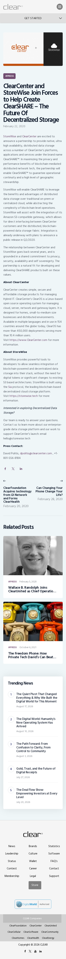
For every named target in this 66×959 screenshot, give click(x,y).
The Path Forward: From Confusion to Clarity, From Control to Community (33, 747)
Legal (33, 876)
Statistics (54, 846)
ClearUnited (51, 926)
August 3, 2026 (24, 756)
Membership (11, 876)
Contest (12, 868)
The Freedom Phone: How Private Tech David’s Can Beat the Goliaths (30, 655)
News (11, 846)
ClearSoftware (30, 932)
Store (35, 885)
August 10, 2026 (24, 731)
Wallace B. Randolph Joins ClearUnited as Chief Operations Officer (32, 589)
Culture (33, 853)
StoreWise (9, 136)
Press (10, 76)
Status (12, 861)
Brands (33, 846)
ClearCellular (14, 932)
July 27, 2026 (23, 777)
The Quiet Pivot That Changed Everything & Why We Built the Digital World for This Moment (36, 697)
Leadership (11, 853)
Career (33, 868)
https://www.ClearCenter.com (28, 340)
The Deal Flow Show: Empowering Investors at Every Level (36, 793)
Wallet (33, 861)
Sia (10, 387)
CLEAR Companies (32, 918)
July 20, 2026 (23, 802)
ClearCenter (29, 136)
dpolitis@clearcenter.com (36, 453)
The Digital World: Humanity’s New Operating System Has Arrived (35, 722)
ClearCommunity (49, 932)
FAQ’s (54, 861)
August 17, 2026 (24, 706)
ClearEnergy (48, 938)
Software (54, 853)
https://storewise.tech (24, 396)
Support (54, 876)
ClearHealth (33, 938)
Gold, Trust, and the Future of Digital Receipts (35, 770)
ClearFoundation (18, 926)
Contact (54, 868)
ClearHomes (18, 938)
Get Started (33, 18)
